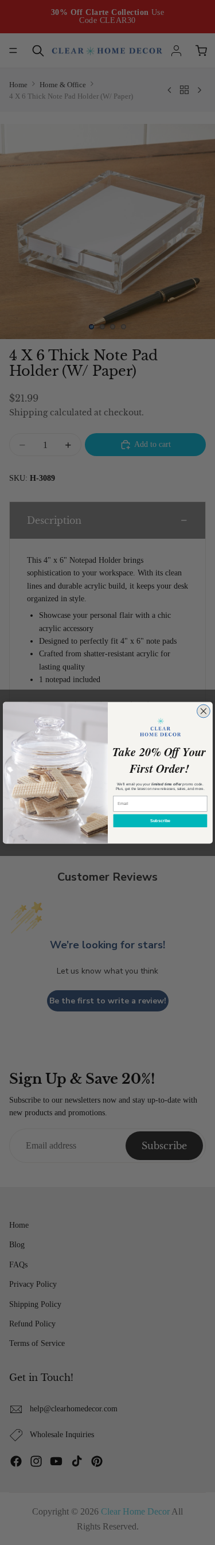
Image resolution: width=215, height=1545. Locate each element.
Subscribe (160, 820)
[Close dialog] (203, 711)
